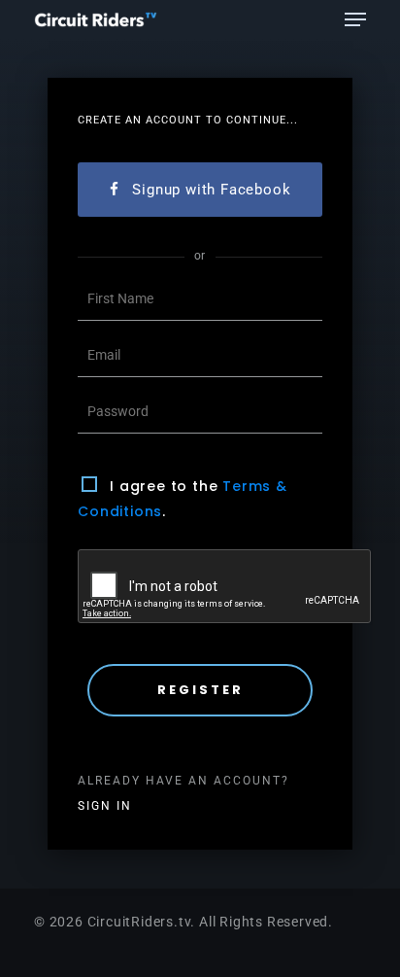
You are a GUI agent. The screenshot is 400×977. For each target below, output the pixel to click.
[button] (355, 19)
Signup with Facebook (211, 189)
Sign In (105, 806)
